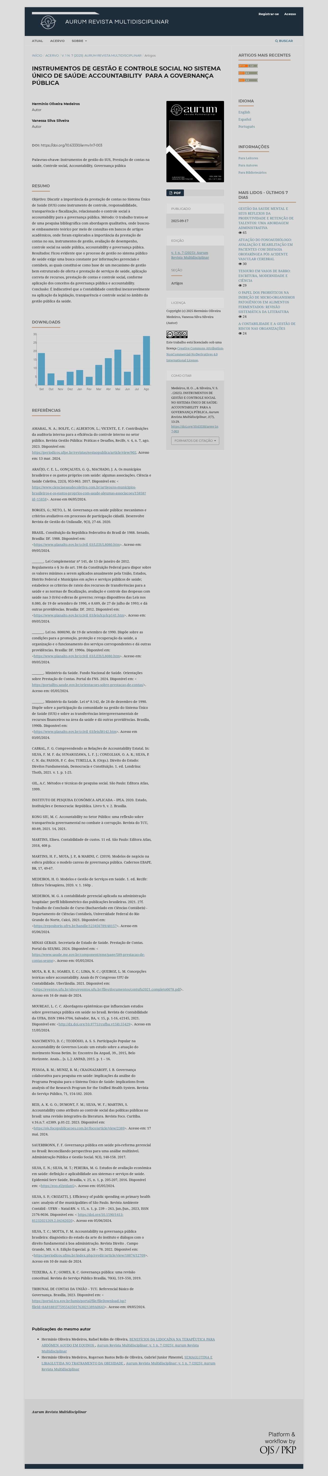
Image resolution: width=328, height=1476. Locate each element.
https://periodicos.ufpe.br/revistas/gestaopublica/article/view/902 (84, 452)
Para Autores (248, 165)
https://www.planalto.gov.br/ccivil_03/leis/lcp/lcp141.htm (79, 615)
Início (37, 55)
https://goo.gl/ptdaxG (57, 1185)
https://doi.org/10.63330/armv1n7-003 (71, 145)
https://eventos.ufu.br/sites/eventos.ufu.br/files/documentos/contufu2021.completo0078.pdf (107, 989)
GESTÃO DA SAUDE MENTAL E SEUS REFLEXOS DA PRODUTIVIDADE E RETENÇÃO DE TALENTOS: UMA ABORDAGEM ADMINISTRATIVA (266, 218)
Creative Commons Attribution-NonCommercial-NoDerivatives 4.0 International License (195, 354)
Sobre (78, 41)
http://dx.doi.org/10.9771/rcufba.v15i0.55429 (94, 1024)
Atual (37, 41)
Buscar (285, 41)
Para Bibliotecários (252, 172)
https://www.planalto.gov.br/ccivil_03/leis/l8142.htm (75, 731)
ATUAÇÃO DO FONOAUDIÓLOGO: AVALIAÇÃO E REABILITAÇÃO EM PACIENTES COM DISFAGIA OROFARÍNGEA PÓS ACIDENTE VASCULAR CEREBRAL (265, 249)
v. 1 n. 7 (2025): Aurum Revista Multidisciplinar (101, 55)
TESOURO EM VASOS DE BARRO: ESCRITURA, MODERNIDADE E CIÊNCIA (264, 276)
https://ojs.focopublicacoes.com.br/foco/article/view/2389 (79, 1128)
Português (246, 126)
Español (244, 119)
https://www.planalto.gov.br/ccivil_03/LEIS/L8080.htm (77, 544)
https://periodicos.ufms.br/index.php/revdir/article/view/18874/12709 (89, 1255)
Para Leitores (248, 158)
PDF (177, 193)
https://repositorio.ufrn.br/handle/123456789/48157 (75, 925)
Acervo (57, 41)
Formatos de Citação (194, 440)
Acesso (290, 14)
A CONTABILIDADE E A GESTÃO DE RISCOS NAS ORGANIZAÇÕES (267, 326)
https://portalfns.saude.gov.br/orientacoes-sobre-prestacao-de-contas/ (87, 684)
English (244, 112)
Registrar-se (269, 14)
